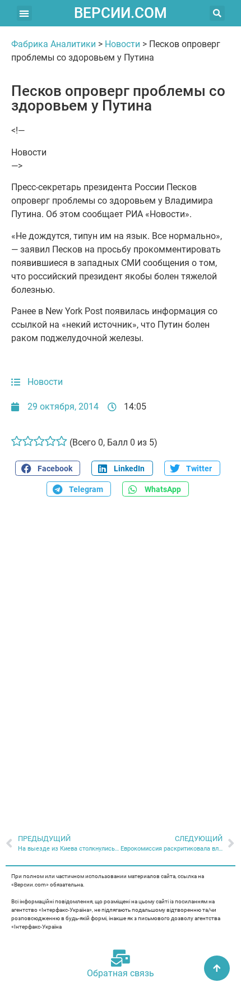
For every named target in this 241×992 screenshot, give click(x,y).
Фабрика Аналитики (53, 44)
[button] (24, 13)
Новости (122, 44)
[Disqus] (120, 659)
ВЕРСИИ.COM (120, 12)
